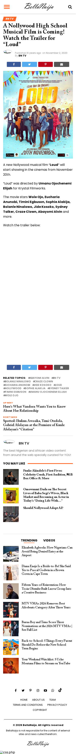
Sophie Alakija (35, 388)
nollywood (13, 388)
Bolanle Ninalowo (18, 381)
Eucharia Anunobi (17, 385)
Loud (58, 385)
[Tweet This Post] (29, 64)
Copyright (40, 710)
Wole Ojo (11, 395)
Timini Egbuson (15, 392)
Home (23, 699)
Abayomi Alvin (39, 378)
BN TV (22, 55)
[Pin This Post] (45, 64)
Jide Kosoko (42, 385)
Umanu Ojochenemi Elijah (48, 392)
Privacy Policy (57, 705)
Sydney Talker (59, 388)
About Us (38, 699)
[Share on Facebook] (14, 64)
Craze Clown (43, 381)
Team (52, 699)
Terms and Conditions (28, 705)
